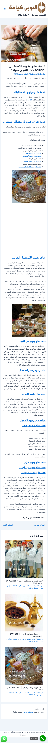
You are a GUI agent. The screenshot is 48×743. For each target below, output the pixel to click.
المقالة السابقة (40, 525)
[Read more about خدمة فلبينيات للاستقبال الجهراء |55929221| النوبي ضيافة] (24, 559)
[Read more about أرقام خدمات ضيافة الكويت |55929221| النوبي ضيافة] (24, 612)
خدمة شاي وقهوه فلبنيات (34, 394)
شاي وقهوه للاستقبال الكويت (29, 257)
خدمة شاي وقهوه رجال (33, 153)
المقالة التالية (7, 525)
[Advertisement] (24, 229)
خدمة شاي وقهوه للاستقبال (30, 92)
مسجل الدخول (28, 712)
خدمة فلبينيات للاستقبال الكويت (30, 167)
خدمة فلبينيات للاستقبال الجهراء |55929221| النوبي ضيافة (24, 582)
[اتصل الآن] (43, 738)
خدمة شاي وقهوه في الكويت (32, 341)
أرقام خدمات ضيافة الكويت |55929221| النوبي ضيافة (26, 635)
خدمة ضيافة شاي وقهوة (32, 161)
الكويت (29, 100)
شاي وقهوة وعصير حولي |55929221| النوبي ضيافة (24, 688)
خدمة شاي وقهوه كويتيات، (32, 156)
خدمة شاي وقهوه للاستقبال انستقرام (24, 121)
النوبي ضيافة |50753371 (32, 14)
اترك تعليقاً (42, 74)
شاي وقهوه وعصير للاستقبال (32, 370)
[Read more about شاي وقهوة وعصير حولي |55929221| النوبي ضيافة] (24, 666)
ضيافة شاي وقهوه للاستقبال (33, 420)
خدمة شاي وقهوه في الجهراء (32, 467)
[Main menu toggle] (4, 9)
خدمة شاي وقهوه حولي (35, 462)
